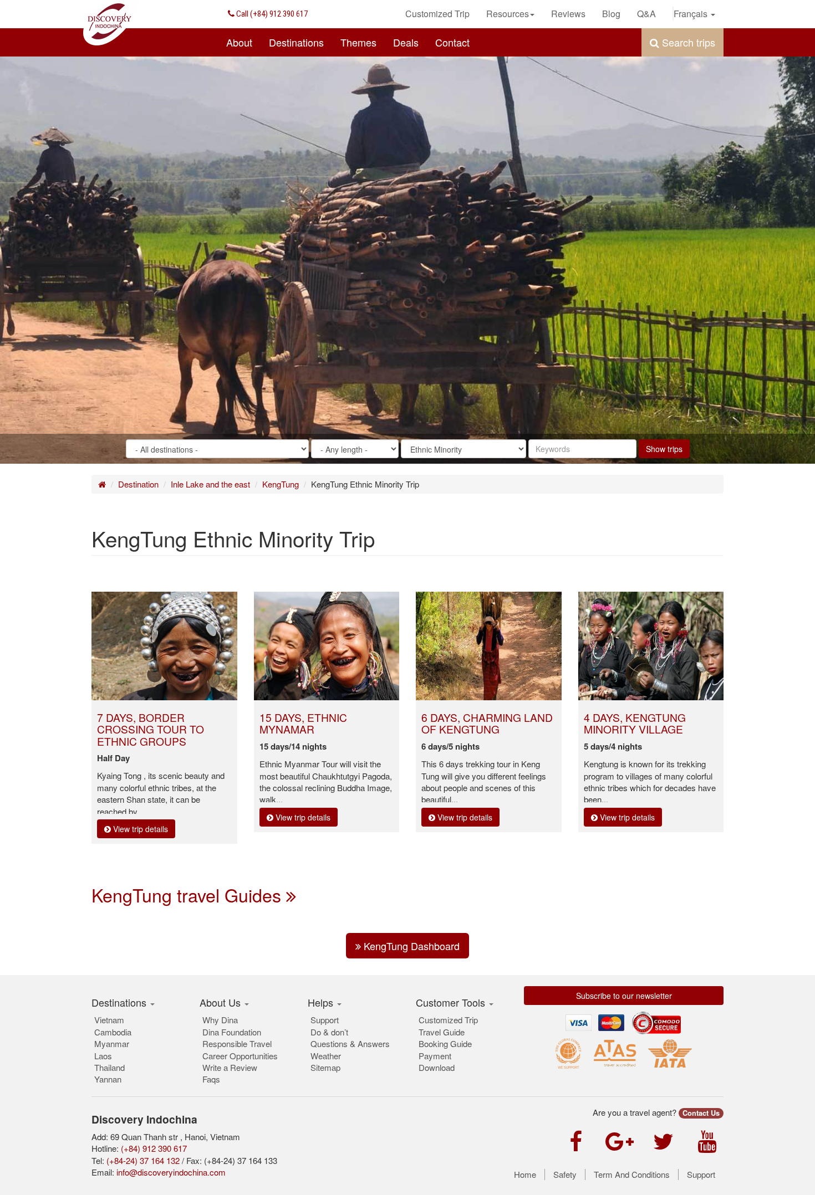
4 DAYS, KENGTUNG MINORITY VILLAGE (635, 723)
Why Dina (220, 1019)
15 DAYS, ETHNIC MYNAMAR (303, 723)
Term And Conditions (632, 1174)
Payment (435, 1055)
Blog (611, 13)
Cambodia (112, 1032)
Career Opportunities (240, 1055)
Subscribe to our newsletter (624, 995)
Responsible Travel (237, 1043)
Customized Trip (437, 13)
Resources (507, 13)
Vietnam (109, 1019)
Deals (406, 42)
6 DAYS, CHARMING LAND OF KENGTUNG (487, 723)
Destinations (296, 42)
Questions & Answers (350, 1043)
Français (692, 13)
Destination (138, 484)
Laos (103, 1055)
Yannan (107, 1079)
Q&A (646, 13)
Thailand (109, 1067)
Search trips (687, 42)
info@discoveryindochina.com (171, 1172)
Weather (325, 1055)
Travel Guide (442, 1032)
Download (437, 1067)
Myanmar (111, 1043)
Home (525, 1174)
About (239, 42)
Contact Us (701, 1113)
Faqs (211, 1079)
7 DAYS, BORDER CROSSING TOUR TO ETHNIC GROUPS (150, 729)
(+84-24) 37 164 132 (143, 1160)
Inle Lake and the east (210, 484)
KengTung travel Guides (188, 894)
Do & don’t (329, 1032)
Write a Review (229, 1067)
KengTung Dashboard (410, 945)
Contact (452, 42)
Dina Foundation (231, 1032)
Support (324, 1019)
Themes (358, 42)
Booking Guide (445, 1043)
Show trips (664, 448)
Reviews (568, 13)
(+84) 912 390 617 (271, 14)
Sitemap (325, 1067)
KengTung (280, 484)
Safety (565, 1174)
